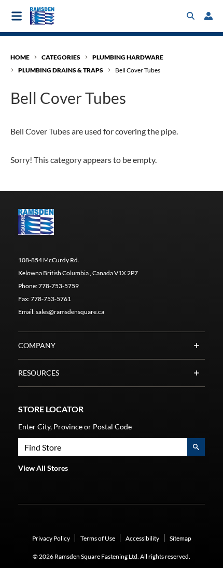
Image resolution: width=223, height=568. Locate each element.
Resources (38, 372)
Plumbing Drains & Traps (60, 70)
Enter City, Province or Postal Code (75, 426)
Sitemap (180, 538)
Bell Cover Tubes (137, 70)
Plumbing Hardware (127, 57)
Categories (60, 57)
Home (20, 57)
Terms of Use (97, 538)
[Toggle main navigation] (16, 16)
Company (36, 345)
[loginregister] (208, 16)
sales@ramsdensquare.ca (70, 312)
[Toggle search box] (191, 16)
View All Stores (43, 468)
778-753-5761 (51, 299)
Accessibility (142, 538)
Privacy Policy (51, 538)
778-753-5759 (58, 286)
